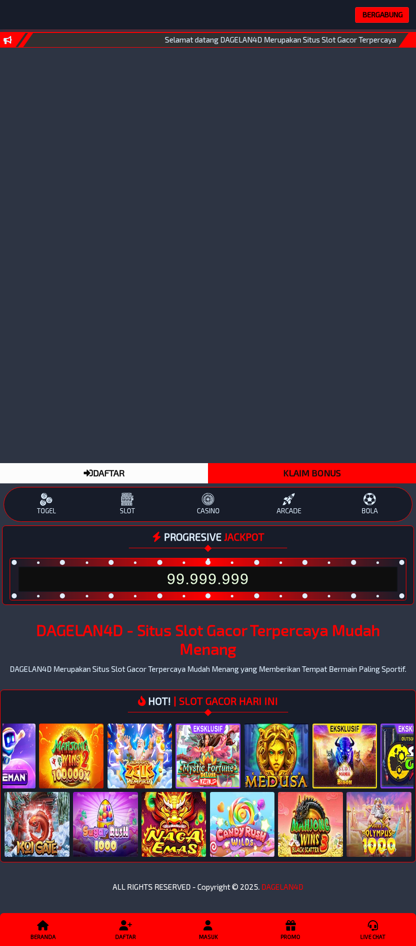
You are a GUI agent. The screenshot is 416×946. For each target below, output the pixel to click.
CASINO (208, 511)
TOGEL (46, 511)
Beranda (43, 936)
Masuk (208, 936)
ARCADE (288, 511)
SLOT (127, 511)
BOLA (370, 511)
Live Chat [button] (373, 936)
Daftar (125, 936)
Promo (290, 936)
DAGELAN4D (282, 886)
